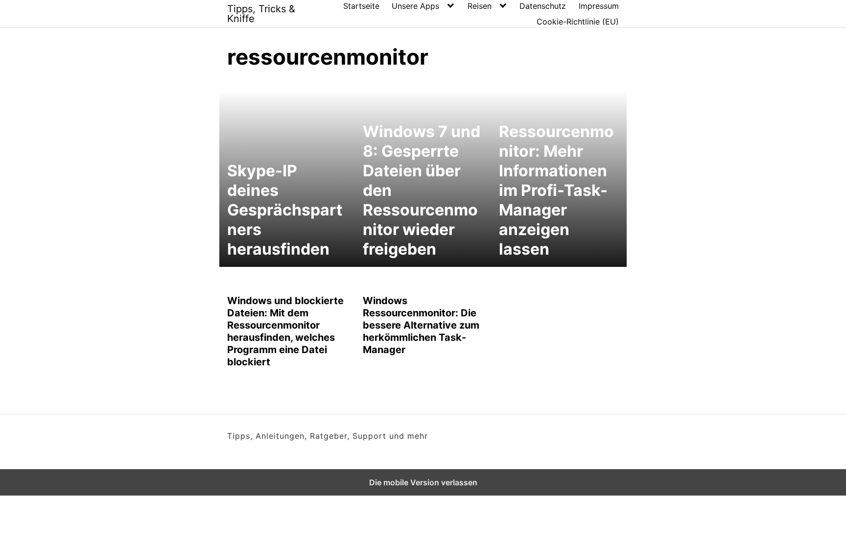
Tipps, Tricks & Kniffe (261, 14)
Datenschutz (542, 6)
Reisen (480, 6)
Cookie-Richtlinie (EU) (578, 21)
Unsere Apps (415, 6)
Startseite (361, 6)
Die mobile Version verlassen (423, 482)
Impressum (599, 6)
